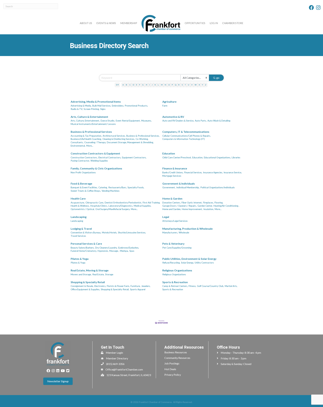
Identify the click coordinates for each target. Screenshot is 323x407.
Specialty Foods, (136, 187)
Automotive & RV (173, 116)
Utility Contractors (204, 262)
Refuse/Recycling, (171, 262)
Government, (168, 187)
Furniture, (135, 286)
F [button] (139, 85)
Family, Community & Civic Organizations (96, 168)
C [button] (130, 85)
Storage (109, 274)
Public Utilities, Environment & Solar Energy (189, 258)
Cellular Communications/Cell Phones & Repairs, (186, 135)
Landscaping (78, 216)
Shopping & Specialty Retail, (115, 289)
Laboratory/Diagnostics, (121, 205)
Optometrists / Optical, (83, 209)
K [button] (155, 85)
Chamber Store (232, 23)
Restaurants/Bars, (117, 187)
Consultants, (77, 142)
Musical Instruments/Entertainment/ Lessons (93, 124)
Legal (165, 216)
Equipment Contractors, (134, 157)
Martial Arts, (231, 286)
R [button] (179, 85)
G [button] (143, 85)
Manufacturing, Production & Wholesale (187, 228)
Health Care (78, 198)
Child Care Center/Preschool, (176, 157)
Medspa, (124, 251)
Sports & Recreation (175, 282)
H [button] (146, 85)
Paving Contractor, (80, 160)
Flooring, (218, 202)
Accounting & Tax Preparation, (86, 135)
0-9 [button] (117, 85)
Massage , (114, 251)
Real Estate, (98, 274)
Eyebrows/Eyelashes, (128, 247)
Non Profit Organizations (83, 172)
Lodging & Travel (81, 228)
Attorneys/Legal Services (175, 221)
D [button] (133, 85)
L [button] (158, 85)
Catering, (102, 187)
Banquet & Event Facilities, (84, 187)
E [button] (136, 85)
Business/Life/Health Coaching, (86, 139)
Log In (214, 23)
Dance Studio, (108, 120)
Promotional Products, (136, 105)
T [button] (185, 85)
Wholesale (184, 232)
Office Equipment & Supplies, (85, 289)
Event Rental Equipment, (128, 120)
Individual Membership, (188, 187)
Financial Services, (193, 172)
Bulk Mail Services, (101, 105)
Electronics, (100, 286)
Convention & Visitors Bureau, (86, 232)
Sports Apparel (137, 289)
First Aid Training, (151, 202)
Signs (102, 109)
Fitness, (192, 286)
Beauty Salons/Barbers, (82, 247)
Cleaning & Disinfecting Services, (118, 139)
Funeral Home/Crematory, (84, 251)
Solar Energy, (187, 262)
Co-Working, (142, 139)
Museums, (146, 120)
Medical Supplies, (142, 205)
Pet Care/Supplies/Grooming (176, 247)
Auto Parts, (201, 120)
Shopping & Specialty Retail (88, 282)
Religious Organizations (177, 270)
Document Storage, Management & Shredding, (130, 142)
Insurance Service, (233, 172)
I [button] (149, 85)
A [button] (123, 85)
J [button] (152, 85)
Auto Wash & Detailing (218, 120)
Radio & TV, (77, 109)
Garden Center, (205, 205)
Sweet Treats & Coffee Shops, (86, 190)
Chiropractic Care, (94, 202)
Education (168, 153)
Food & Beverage (81, 183)
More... (89, 145)
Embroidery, (118, 105)
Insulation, (208, 209)
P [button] (172, 85)
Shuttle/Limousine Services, (132, 232)
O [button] (169, 85)
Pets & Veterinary (173, 243)
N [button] (165, 85)
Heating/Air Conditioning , (226, 205)
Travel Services (78, 236)
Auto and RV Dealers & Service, (178, 120)
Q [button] (175, 85)
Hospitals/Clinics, (99, 205)
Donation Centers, (171, 202)
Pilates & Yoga (79, 258)
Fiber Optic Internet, (192, 202)
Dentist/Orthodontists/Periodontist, (123, 202)
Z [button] (205, 85)
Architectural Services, (114, 135)
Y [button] (202, 85)
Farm (164, 105)
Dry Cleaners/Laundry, (106, 247)
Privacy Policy (172, 374)
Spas (131, 251)
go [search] (217, 77)
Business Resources (175, 352)
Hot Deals (170, 369)
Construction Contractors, (84, 157)
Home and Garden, (171, 209)
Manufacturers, (170, 232)
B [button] (126, 85)
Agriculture (169, 101)
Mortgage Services (171, 175)
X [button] (199, 85)
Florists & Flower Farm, (118, 286)
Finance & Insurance (174, 168)
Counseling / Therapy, (95, 142)
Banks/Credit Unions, (172, 172)
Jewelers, (145, 286)
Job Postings (171, 363)
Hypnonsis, (103, 251)
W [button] (195, 85)
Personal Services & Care (86, 243)
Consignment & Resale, (82, 286)
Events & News (106, 23)
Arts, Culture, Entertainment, (85, 120)
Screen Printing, (91, 109)
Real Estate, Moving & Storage (90, 270)
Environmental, (78, 145)
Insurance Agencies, (213, 172)
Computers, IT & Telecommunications (185, 131)
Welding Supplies (99, 160)
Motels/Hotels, (109, 232)
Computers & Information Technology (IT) (183, 139)
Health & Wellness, (80, 205)
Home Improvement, (192, 209)
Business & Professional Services (91, 131)
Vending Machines (110, 190)
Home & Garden (172, 198)
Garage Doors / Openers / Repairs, (179, 205)
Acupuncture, (78, 202)
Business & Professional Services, (142, 135)
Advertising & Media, (81, 105)
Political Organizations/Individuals (217, 187)
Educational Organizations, (217, 157)
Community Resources (177, 357)
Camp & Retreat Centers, (175, 286)
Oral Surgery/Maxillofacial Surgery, (112, 209)
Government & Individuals (178, 183)
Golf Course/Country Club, (210, 286)
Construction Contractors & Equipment (95, 153)
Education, (197, 157)
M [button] (162, 85)
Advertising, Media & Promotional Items (96, 101)
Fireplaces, (208, 202)
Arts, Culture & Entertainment (89, 116)
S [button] (182, 85)
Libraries (236, 157)
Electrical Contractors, (109, 157)
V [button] (192, 85)
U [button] (188, 85)
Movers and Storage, (81, 274)
